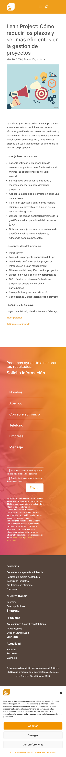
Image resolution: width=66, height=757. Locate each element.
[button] (61, 692)
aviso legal (17, 537)
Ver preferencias (33, 744)
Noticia (41, 59)
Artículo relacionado (18, 324)
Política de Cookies (18, 752)
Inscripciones (15, 317)
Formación (29, 59)
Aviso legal (51, 752)
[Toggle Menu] (41, 6)
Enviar (35, 488)
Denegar (33, 735)
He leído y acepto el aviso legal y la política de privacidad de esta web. (24, 472)
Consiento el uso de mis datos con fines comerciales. (24, 479)
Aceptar (33, 725)
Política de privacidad (36, 752)
